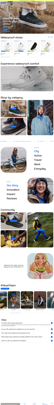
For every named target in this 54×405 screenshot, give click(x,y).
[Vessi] (3, 2)
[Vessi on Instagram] (52, 403)
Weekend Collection (45, 404)
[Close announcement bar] (52, 0)
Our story (34, 404)
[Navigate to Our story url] (18, 185)
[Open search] (44, 3)
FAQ (24, 404)
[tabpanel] (27, 45)
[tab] (36, 151)
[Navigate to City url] (39, 151)
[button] (27, 323)
